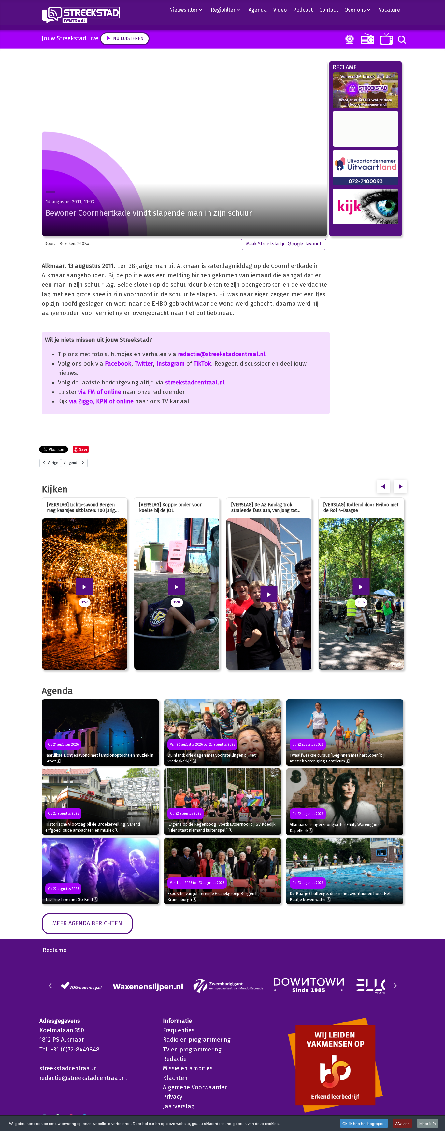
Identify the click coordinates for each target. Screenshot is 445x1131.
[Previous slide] (50, 985)
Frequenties (178, 1030)
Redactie (175, 1059)
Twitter (144, 363)
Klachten (175, 1077)
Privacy (172, 1096)
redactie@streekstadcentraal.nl (222, 354)
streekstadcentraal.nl (195, 382)
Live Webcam (348, 39)
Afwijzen (402, 1123)
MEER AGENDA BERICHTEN (87, 923)
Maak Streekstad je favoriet (283, 244)
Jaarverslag (178, 1106)
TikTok (202, 363)
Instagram (170, 363)
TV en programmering (192, 1049)
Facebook (118, 363)
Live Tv (385, 39)
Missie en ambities (188, 1068)
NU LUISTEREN (366, 38)
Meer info (427, 1123)
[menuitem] (188, 10)
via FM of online (99, 392)
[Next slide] (394, 985)
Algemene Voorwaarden (195, 1087)
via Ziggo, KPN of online (101, 401)
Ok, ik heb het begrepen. (364, 1123)
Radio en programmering (197, 1039)
